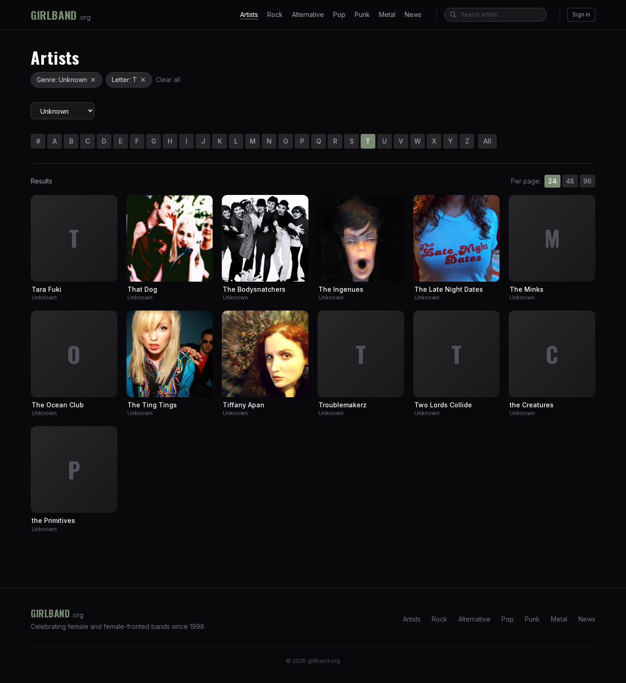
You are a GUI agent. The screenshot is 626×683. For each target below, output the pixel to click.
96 (587, 181)
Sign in (581, 14)
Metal (387, 14)
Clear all (168, 79)
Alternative (308, 14)
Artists (249, 14)
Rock (275, 14)
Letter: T (124, 79)
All (487, 141)
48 (570, 181)
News (413, 14)
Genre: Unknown (62, 79)
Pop (339, 14)
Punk (362, 14)
